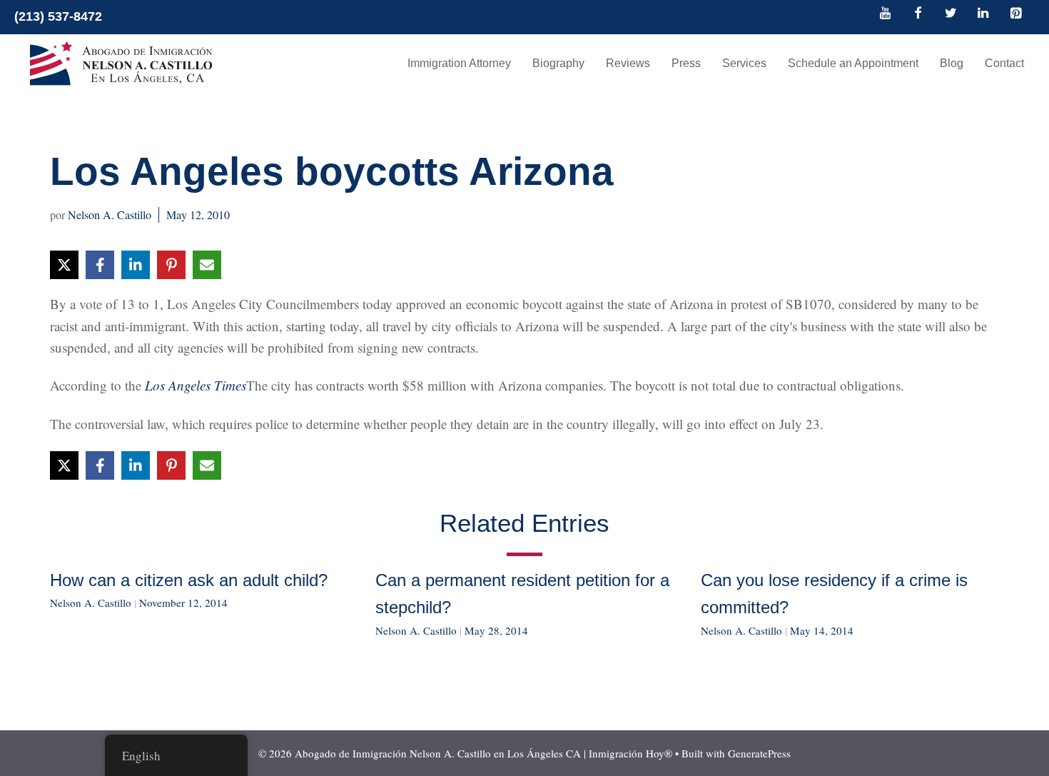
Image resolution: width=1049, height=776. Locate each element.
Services (744, 63)
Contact (1004, 63)
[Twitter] (950, 14)
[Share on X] (64, 265)
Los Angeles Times (195, 385)
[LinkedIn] (983, 14)
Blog (951, 63)
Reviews (628, 63)
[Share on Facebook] (100, 265)
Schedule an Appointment (853, 63)
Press (686, 63)
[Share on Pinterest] (171, 265)
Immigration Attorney (459, 63)
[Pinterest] (1015, 14)
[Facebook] (918, 14)
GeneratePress (759, 753)
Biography (558, 63)
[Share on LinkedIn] (135, 265)
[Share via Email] (207, 265)
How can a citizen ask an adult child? (189, 580)
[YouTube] (885, 14)
